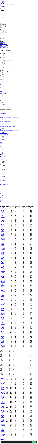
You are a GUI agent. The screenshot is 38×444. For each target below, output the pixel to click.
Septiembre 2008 (3, 425)
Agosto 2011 (2, 394)
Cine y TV (1, 96)
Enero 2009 (2, 421)
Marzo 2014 (2, 340)
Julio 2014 (3, 337)
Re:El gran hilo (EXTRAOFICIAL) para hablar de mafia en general (8, 181)
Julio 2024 (3, 230)
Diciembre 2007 (3, 433)
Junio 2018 (2, 295)
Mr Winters (1, 91)
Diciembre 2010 (3, 401)
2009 (3, 411)
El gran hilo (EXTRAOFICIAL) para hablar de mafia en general (7, 110)
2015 (3, 321)
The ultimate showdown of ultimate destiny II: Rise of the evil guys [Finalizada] (9, 120)
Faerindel (1, 167)
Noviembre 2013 (3, 344)
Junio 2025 (2, 220)
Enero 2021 (2, 267)
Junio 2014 (2, 338)
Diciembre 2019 (3, 279)
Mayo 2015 (2, 328)
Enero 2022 (2, 256)
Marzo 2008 (2, 430)
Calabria (1, 164)
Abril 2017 (2, 307)
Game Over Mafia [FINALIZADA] (4, 134)
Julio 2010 (3, 405)
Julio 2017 (3, 305)
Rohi (0, 151)
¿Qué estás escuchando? (3, 113)
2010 (3, 400)
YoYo (1, 190)
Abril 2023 (2, 243)
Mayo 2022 (2, 253)
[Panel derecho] (2, 17)
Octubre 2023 (3, 238)
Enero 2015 (2, 331)
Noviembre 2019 (3, 280)
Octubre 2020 (3, 270)
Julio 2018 (3, 294)
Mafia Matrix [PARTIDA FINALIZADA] (5, 121)
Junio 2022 (2, 252)
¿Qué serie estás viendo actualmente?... (3, 40)
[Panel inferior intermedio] (3, 17)
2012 (3, 379)
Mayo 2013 (2, 349)
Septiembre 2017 (3, 303)
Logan (1, 168)
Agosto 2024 (2, 229)
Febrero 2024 (2, 234)
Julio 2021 (3, 262)
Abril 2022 (2, 254)
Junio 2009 (2, 417)
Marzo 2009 (2, 419)
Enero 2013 (2, 378)
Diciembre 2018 (3, 290)
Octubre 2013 (3, 345)
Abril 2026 (2, 211)
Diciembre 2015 (3, 322)
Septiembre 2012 (3, 382)
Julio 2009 (3, 416)
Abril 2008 (2, 429)
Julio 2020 (3, 273)
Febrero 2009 (2, 420)
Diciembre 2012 (3, 380)
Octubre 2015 (3, 324)
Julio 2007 (3, 437)
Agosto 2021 (2, 261)
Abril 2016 (2, 318)
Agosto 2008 (2, 426)
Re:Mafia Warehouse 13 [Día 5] (4, 177)
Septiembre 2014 (3, 335)
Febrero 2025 (2, 223)
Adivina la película (2, 42)
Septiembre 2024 (3, 228)
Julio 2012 (3, 384)
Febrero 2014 (2, 341)
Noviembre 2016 (3, 312)
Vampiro (1, 100)
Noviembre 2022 (3, 248)
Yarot (1, 154)
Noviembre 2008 (3, 423)
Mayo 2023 (2, 242)
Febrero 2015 (2, 330)
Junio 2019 (2, 284)
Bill (0, 146)
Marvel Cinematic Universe (3, 44)
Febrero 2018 (2, 298)
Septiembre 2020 (3, 271)
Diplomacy (1, 101)
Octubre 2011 (2, 392)
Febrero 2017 (2, 309)
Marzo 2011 (2, 398)
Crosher (1, 200)
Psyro (1, 84)
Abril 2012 (2, 386)
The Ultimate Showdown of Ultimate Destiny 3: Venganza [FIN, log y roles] (9, 117)
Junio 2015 (2, 327)
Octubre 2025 (3, 217)
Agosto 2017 (2, 304)
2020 (3, 268)
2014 (3, 332)
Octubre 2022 (3, 249)
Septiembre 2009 (3, 414)
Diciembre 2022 (3, 247)
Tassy (1, 22)
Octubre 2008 (3, 424)
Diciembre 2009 (3, 412)
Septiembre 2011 (3, 393)
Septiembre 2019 (3, 282)
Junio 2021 (2, 263)
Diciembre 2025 (3, 215)
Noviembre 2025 (3, 216)
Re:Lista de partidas (2, 176)
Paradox (1, 193)
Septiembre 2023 (3, 239)
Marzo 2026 (2, 212)
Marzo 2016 (2, 319)
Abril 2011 (2, 397)
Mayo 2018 (2, 296)
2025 (3, 214)
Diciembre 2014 (3, 333)
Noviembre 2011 (3, 391)
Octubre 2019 (3, 281)
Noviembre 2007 (3, 434)
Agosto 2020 (2, 272)
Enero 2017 (2, 310)
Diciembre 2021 (3, 258)
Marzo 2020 (2, 276)
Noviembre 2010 (3, 402)
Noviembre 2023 (3, 237)
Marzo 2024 (2, 233)
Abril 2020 (2, 275)
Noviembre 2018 (3, 291)
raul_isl (1, 87)
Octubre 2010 (3, 403)
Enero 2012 (2, 389)
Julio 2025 (3, 219)
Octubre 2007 (3, 435)
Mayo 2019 (2, 285)
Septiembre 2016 (3, 314)
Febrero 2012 (2, 388)
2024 (3, 225)
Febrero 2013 (2, 377)
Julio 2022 (3, 251)
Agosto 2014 (2, 336)
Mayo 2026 (2, 210)
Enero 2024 (2, 235)
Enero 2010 (2, 410)
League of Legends (2, 104)
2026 (3, 207)
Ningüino (1, 83)
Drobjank (1, 27)
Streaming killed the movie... (3, 47)
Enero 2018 (2, 299)
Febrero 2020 (2, 277)
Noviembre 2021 (3, 259)
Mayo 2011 (2, 396)
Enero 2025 (2, 224)
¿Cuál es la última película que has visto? (5, 114)
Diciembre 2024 (3, 226)
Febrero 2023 (2, 245)
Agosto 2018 (2, 293)
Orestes (1, 29)
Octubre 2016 (3, 313)
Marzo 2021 (2, 265)
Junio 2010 (2, 406)
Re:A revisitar (2, 173)
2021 (3, 257)
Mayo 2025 (2, 221)
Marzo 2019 (2, 287)
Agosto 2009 (2, 415)
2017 (3, 300)
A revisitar (1, 46)
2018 (3, 289)
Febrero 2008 (2, 431)
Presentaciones (2, 97)
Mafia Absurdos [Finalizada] (3, 133)
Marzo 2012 (2, 387)
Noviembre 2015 (3, 323)
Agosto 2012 (2, 383)
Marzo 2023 (2, 244)
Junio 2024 (2, 231)
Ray (0, 150)
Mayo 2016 (2, 317)
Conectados (2, 439)
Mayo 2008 (2, 428)
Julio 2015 (3, 326)
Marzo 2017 (2, 308)
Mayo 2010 (2, 407)
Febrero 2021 (2, 266)
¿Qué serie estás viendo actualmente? (4, 137)
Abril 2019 (2, 286)
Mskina (5, 46)
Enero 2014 (2, 342)
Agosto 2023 (2, 240)
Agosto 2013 (2, 347)
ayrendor (1, 88)
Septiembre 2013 (3, 346)
